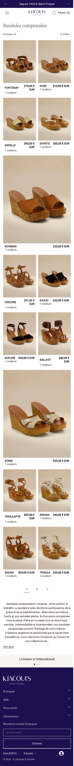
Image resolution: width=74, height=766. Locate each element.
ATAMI (9, 446)
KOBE (41, 84)
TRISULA (43, 555)
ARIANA (43, 500)
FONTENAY (12, 86)
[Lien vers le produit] (19, 60)
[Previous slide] (6, 4)
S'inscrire (35, 743)
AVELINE (10, 348)
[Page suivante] (46, 573)
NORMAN (11, 239)
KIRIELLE (10, 141)
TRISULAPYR (13, 500)
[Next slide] (65, 4)
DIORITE (43, 141)
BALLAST (43, 348)
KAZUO (42, 291)
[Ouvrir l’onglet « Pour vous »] (58, 753)
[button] (7, 12)
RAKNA (9, 553)
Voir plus (8, 630)
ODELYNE (10, 293)
